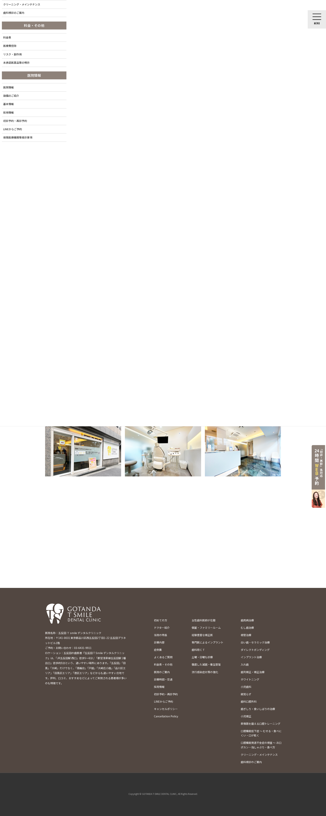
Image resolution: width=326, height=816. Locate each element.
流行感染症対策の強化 (205, 672)
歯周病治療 (247, 620)
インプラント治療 (251, 657)
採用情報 (8, 112)
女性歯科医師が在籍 (203, 620)
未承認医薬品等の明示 (16, 62)
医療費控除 (9, 46)
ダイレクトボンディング (255, 650)
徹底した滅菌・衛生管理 (206, 664)
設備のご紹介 (11, 96)
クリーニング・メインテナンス (259, 754)
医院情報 (8, 87)
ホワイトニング (250, 679)
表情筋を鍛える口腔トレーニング (260, 723)
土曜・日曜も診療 (202, 657)
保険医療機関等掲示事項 (17, 137)
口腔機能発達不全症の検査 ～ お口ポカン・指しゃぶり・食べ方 (261, 745)
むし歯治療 (247, 627)
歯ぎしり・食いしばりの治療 (258, 709)
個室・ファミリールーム (206, 627)
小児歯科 (246, 687)
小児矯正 (246, 716)
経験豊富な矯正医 (202, 635)
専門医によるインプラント (207, 642)
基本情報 (8, 104)
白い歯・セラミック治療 (255, 642)
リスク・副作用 (12, 54)
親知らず (246, 694)
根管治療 (246, 635)
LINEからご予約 (12, 129)
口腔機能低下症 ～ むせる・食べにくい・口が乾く (261, 733)
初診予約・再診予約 (15, 121)
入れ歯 (245, 664)
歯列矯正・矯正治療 (252, 672)
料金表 (7, 37)
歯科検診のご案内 (251, 762)
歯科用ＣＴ (198, 650)
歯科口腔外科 (249, 701)
